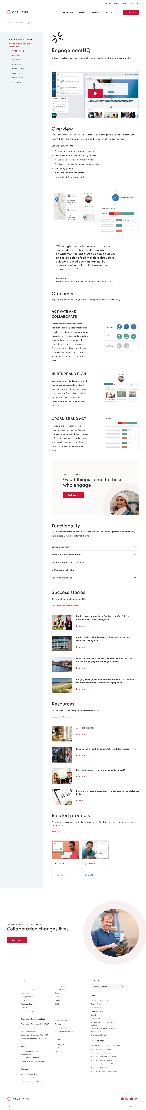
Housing (24, 1000)
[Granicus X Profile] (135, 1099)
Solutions (82, 12)
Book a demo (131, 12)
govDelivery (15, 83)
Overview (16, 55)
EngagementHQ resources (63, 717)
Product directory (18, 23)
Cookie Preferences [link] (13, 1107)
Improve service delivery (30, 1074)
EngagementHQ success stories (65, 605)
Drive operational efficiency (31, 1081)
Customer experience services (32, 1061)
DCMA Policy (96, 1018)
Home (9, 23)
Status (124, 3)
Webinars (58, 996)
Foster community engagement (33, 1077)
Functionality (18, 64)
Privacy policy (96, 1007)
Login (131, 3)
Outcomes (16, 60)
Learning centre (61, 985)
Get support (59, 1051)
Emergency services (28, 996)
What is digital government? (102, 1063)
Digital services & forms (20, 39)
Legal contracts (97, 1011)
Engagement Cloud (28, 1031)
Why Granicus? (112, 12)
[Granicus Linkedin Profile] (131, 1099)
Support (116, 3)
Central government (29, 989)
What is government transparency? (104, 1071)
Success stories (19, 68)
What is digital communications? (103, 1056)
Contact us (59, 1048)
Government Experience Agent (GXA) (35, 1035)
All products (56, 831)
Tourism (24, 1007)
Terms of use (96, 1004)
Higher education (27, 1011)
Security (94, 1015)
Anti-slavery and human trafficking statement (104, 1023)
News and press (61, 1020)
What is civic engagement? (101, 1049)
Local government (28, 985)
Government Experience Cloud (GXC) (35, 1024)
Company (59, 1016)
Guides (57, 1004)
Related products (20, 77)
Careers (108, 3)
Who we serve (67, 12)
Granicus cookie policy (99, 1035)
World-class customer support (66, 1031)
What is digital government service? (104, 1060)
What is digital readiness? (100, 1067)
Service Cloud (26, 1027)
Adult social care (27, 1004)
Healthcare (25, 993)
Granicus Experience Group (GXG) (34, 1038)
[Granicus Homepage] (18, 12)
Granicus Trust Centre (99, 1000)
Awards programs (62, 1027)
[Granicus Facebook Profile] (122, 1099)
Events (57, 1000)
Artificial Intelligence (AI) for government (106, 1045)
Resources (96, 12)
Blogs (57, 993)
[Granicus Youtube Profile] (126, 1099)
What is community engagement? (104, 1053)
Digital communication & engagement (20, 45)
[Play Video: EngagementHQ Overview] (95, 93)
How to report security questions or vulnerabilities (104, 1029)
